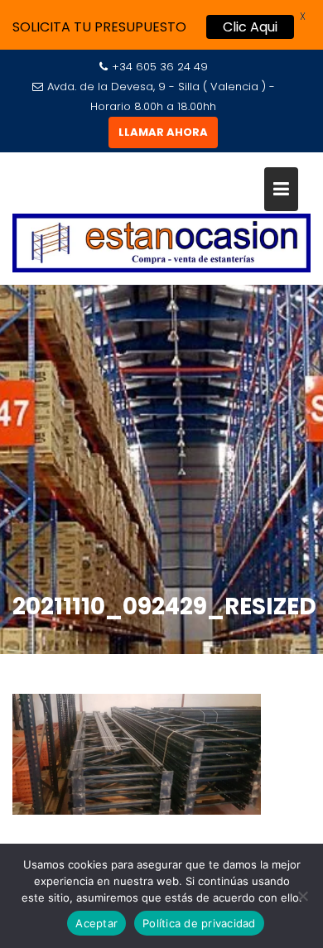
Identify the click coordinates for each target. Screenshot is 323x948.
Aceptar (96, 923)
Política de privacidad (199, 923)
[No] (302, 896)
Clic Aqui (250, 26)
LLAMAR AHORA (163, 132)
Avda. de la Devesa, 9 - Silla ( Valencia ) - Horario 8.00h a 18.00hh (161, 96)
